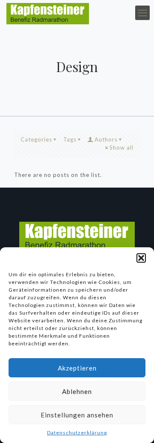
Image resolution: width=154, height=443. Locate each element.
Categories (36, 139)
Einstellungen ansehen (77, 415)
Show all (121, 147)
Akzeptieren (77, 368)
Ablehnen (77, 391)
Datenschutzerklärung (77, 432)
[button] (141, 258)
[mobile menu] (142, 13)
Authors (106, 139)
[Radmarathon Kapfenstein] (47, 12)
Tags (70, 139)
